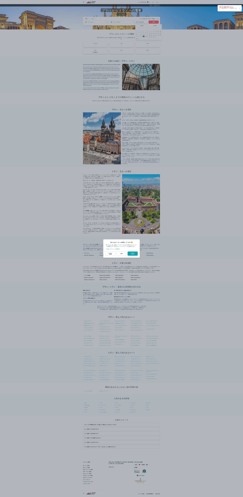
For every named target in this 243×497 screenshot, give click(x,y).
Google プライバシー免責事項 (113, 249)
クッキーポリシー (122, 246)
